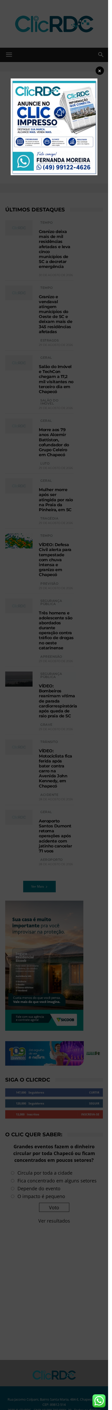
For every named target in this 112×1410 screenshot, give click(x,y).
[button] (100, 70)
